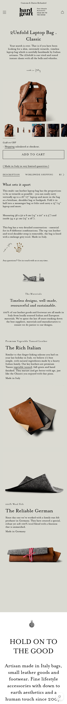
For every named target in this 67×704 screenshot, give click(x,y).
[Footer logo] (33, 626)
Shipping (10, 146)
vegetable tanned (23, 367)
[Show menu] (4, 12)
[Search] (9, 12)
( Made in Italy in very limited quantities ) (26, 166)
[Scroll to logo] (33, 277)
